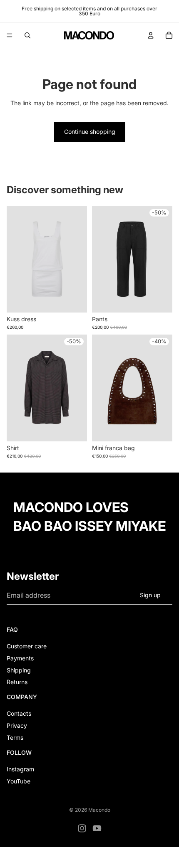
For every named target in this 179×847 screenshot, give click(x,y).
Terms (15, 737)
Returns (17, 681)
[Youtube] (97, 828)
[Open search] (27, 35)
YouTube (18, 781)
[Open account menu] (151, 35)
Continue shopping (89, 131)
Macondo (99, 810)
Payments (20, 658)
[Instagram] (82, 828)
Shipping (19, 670)
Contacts (19, 713)
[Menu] (9, 35)
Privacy (17, 725)
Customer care (27, 646)
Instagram (20, 769)
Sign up (150, 594)
